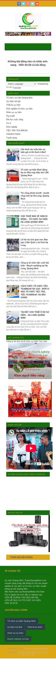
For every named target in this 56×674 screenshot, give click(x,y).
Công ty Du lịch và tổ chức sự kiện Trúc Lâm (26, 341)
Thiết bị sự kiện (13, 105)
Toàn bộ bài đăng (21, 557)
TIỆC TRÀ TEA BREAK (17, 130)
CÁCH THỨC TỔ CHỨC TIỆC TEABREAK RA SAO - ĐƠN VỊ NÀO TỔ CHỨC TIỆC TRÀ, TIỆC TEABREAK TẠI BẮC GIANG (35, 292)
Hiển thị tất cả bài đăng (32, 65)
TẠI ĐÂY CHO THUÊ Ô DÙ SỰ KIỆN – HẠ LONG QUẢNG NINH (35, 315)
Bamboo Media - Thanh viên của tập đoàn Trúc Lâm (33, 653)
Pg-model (10, 116)
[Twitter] (23, 4)
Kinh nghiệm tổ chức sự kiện (19, 108)
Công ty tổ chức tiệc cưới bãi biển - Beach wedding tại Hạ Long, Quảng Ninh (35, 266)
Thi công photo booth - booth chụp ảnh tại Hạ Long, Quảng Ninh (35, 196)
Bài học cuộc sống (14, 119)
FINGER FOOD (13, 134)
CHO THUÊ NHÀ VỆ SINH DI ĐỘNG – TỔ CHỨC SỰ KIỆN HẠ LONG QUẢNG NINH (34, 219)
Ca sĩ (8, 123)
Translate (16, 88)
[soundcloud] (37, 4)
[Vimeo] (32, 4)
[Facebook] (19, 4)
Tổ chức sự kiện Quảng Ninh (19, 98)
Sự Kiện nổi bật (13, 101)
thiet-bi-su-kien (35, 627)
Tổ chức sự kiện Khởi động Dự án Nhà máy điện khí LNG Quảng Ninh (35, 173)
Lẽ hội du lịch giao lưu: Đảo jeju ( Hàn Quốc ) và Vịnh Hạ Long (34, 242)
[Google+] (28, 4)
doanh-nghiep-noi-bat (18, 639)
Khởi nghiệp (11, 127)
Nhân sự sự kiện (13, 112)
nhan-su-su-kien (15, 633)
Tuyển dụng (11, 138)
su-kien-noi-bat (14, 627)
